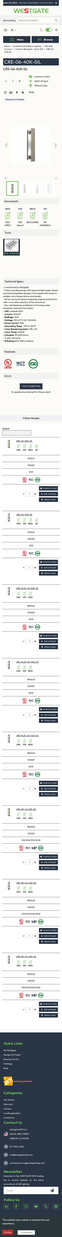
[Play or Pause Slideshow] (6, 178)
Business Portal (11, 1059)
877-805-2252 (17, 1146)
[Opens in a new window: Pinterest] (55, 1206)
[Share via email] (11, 92)
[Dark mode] (41, 29)
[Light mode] (56, 29)
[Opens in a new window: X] (45, 1206)
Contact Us (9, 1117)
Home (8, 46)
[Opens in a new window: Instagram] (26, 1206)
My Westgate (10, 1050)
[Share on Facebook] (17, 92)
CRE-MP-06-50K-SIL (26, 956)
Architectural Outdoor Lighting (28, 46)
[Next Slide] (55, 145)
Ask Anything (9, 20)
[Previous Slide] (6, 145)
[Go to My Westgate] (12, 30)
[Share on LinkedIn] (23, 92)
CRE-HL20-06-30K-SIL (27, 588)
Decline (8, 1232)
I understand (26, 1232)
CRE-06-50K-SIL (24, 514)
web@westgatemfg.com (21, 1154)
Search (5, 428)
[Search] (56, 20)
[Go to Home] (31, 10)
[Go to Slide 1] (12, 188)
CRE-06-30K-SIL (24, 441)
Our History (9, 1099)
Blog (6, 1068)
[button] (31, 145)
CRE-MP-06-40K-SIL (26, 883)
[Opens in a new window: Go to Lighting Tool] (11, 247)
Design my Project (12, 1054)
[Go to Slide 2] (25, 188)
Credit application (12, 1113)
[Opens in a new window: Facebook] (16, 1206)
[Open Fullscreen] (56, 178)
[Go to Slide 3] (37, 188)
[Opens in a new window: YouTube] (36, 1206)
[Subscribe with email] (52, 1190)
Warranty (8, 1104)
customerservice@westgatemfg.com (26, 1163)
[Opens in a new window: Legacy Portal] (5, 30)
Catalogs (8, 1063)
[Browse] (39, 39)
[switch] (49, 30)
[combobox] (35, 20)
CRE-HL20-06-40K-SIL (27, 662)
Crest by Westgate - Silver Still (30, 49)
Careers (8, 1108)
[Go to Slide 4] (50, 188)
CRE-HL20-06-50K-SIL (27, 735)
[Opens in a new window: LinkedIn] (6, 1206)
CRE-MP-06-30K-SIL (26, 809)
